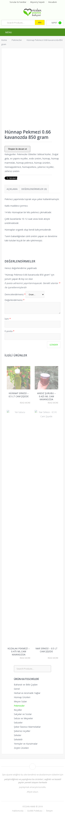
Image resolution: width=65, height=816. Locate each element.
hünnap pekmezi (24, 162)
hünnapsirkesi (29, 166)
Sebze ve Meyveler (23, 718)
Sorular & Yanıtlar (18, 2)
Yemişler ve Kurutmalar (26, 743)
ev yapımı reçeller (19, 158)
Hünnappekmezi (13, 166)
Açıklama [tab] (12, 189)
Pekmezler (22, 154)
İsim (8, 318)
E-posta (9, 331)
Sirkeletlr (18, 739)
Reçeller (18, 709)
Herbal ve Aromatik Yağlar (27, 693)
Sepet (55, 22)
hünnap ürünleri (42, 162)
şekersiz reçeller (45, 166)
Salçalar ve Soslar (23, 714)
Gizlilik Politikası (34, 811)
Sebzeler (18, 722)
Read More (25, 403)
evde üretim (35, 158)
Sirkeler (17, 735)
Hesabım (52, 2)
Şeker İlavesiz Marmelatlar (27, 726)
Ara (39, 22)
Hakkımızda (17, 811)
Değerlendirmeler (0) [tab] (34, 189)
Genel (17, 688)
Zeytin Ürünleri (21, 747)
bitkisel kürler (44, 154)
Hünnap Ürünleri (22, 697)
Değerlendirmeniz (14, 300)
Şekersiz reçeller (22, 731)
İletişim (49, 811)
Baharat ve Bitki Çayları (26, 684)
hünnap (46, 158)
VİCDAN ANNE (28, 806)
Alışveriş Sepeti (37, 2)
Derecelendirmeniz (15, 294)
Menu (8, 32)
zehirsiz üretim (12, 171)
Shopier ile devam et (17, 149)
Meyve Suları (20, 701)
